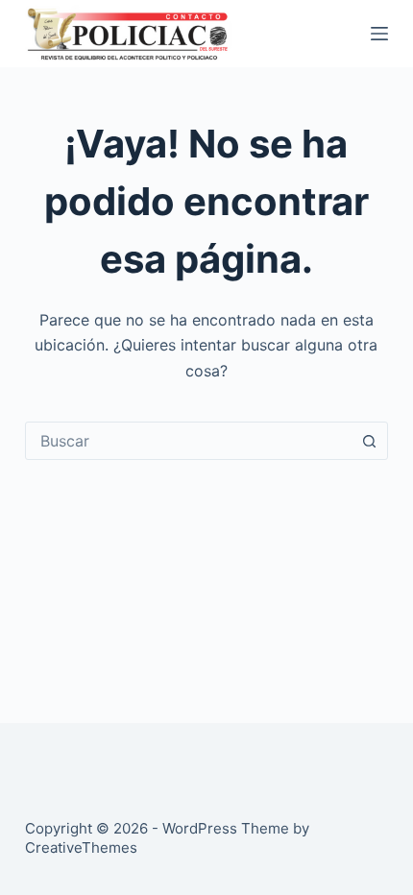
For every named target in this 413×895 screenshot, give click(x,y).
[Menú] (379, 33)
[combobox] (188, 441)
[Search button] (369, 441)
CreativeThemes (81, 847)
